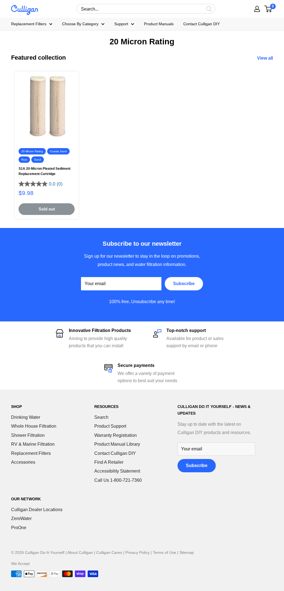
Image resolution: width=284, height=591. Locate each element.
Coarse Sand (58, 151)
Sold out (47, 209)
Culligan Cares (109, 552)
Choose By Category (80, 24)
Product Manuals (159, 24)
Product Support (110, 426)
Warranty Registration (115, 435)
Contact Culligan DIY (201, 24)
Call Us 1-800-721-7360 (118, 480)
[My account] (257, 9)
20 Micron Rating (32, 151)
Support (121, 24)
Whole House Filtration (33, 426)
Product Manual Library (117, 444)
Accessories (23, 462)
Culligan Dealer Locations (36, 509)
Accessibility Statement (117, 471)
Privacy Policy (137, 552)
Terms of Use (164, 552)
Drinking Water (25, 417)
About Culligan (80, 552)
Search (101, 417)
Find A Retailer (108, 462)
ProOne (18, 527)
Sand (37, 159)
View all (265, 58)
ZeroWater (21, 518)
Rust (24, 159)
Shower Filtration (28, 435)
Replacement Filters (28, 24)
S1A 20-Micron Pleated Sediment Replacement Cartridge (44, 171)
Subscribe (184, 283)
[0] (268, 9)
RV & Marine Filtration (33, 444)
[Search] (209, 8)
